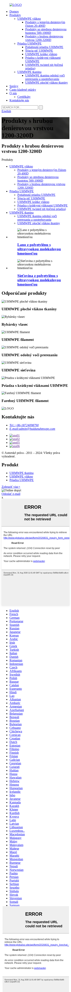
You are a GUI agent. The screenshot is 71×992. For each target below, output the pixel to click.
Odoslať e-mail (11, 494)
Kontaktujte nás (19, 100)
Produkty (15, 15)
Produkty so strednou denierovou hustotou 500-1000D (45, 31)
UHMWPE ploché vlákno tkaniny (46, 82)
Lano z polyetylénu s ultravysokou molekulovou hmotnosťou (39, 249)
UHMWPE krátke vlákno (41, 54)
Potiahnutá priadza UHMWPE (44, 47)
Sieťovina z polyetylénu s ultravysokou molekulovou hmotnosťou (39, 280)
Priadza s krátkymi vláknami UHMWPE (42, 205)
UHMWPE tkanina (29, 72)
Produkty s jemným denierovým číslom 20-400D (45, 24)
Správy (13, 86)
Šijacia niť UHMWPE (39, 50)
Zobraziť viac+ (11, 486)
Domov (14, 11)
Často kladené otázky (22, 89)
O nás (13, 93)
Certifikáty (24, 96)
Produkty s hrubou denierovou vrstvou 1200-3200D (44, 38)
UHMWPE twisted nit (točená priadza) (41, 209)
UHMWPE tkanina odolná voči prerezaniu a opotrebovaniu (45, 77)
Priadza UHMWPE (29, 43)
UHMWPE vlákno (29, 18)
